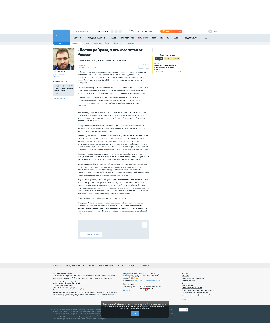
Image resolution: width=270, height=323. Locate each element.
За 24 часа (159, 58)
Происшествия (127, 38)
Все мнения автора (59, 98)
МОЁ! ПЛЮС (143, 38)
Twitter (160, 280)
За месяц (176, 58)
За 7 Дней (168, 58)
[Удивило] (103, 225)
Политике (144, 306)
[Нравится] (82, 225)
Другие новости (187, 283)
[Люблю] (96, 225)
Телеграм (145, 280)
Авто (120, 265)
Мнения (61, 43)
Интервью (132, 265)
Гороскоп (156, 63)
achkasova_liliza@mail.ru (68, 287)
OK (135, 313)
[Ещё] (206, 38)
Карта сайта (185, 273)
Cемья (87, 43)
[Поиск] (213, 38)
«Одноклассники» (153, 280)
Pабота (107, 43)
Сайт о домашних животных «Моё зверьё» (195, 292)
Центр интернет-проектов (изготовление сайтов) (197, 295)
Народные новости (96, 38)
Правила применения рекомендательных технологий (198, 290)
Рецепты (177, 38)
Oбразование (97, 43)
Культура (164, 38)
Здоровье (131, 43)
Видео (91, 265)
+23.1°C (136, 31)
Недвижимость (192, 38)
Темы (113, 38)
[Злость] (116, 225)
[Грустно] (109, 225)
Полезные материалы (188, 280)
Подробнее (56, 76)
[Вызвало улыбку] (89, 225)
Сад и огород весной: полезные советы (194, 278)
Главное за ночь (119, 43)
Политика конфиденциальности (192, 288)
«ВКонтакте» (138, 280)
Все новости (185, 276)
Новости (77, 38)
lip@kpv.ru (129, 275)
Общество (76, 43)
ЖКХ (154, 38)
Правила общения (187, 285)
